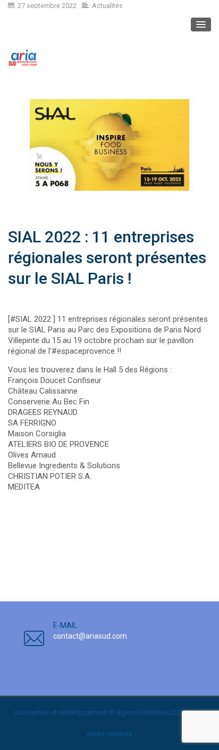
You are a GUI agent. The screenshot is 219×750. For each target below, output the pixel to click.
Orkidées (155, 712)
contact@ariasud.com (90, 636)
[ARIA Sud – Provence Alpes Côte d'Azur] (22, 58)
